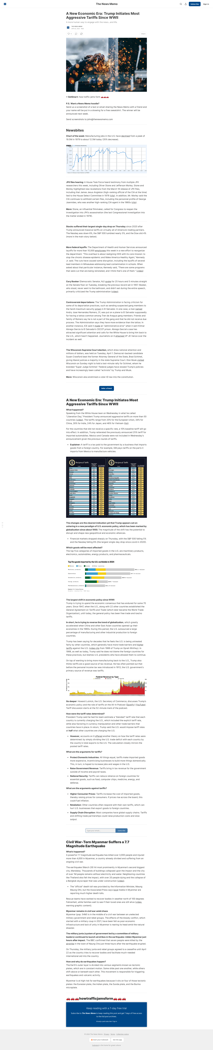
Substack (95, 1045)
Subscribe (195, 4)
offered (98, 736)
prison (98, 309)
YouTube (140, 704)
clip (112, 195)
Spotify (130, 704)
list (126, 423)
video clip (94, 648)
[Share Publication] (185, 4)
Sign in (206, 4)
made (97, 326)
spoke (108, 281)
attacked (120, 336)
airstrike (70, 943)
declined (125, 136)
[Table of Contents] (2, 525)
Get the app (117, 1040)
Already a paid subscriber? (106, 1021)
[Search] (181, 4)
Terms (112, 1034)
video (140, 271)
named (138, 309)
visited (140, 360)
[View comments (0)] (76, 34)
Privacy (106, 1034)
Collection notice (122, 1034)
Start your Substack (100, 1040)
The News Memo (76, 26)
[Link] (63, 130)
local (115, 890)
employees (100, 250)
